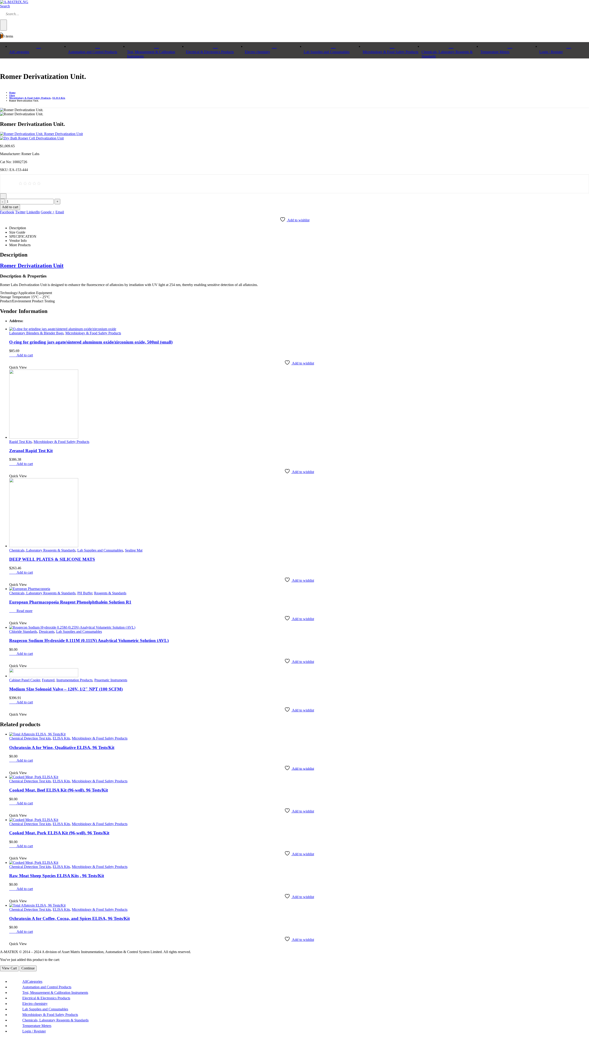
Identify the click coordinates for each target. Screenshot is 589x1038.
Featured (48, 680)
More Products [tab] (20, 245)
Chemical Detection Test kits (30, 738)
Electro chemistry (257, 52)
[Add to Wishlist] (3, 196)
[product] (299, 329)
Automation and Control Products (92, 52)
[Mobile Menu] (1, 65)
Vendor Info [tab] (18, 241)
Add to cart (10, 207)
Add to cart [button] (25, 355)
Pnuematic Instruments (110, 680)
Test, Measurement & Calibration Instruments (151, 54)
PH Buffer (84, 593)
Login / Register (34, 1031)
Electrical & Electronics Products (210, 52)
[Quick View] (14, 355)
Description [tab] (17, 228)
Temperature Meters (494, 52)
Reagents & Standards (110, 593)
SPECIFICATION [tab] (22, 236)
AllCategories (19, 52)
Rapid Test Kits (20, 442)
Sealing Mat (133, 550)
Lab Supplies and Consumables (326, 52)
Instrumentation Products (74, 680)
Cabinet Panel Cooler (24, 680)
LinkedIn (33, 212)
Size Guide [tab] (17, 232)
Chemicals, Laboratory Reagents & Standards (447, 54)
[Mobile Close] (1, 973)
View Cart (9, 968)
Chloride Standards (23, 631)
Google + (48, 212)
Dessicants (46, 631)
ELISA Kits (61, 738)
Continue (28, 968)
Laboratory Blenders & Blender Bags (36, 333)
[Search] (3, 25)
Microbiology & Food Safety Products (390, 52)
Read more (24, 611)
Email (59, 212)
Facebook (7, 212)
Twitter (20, 212)
